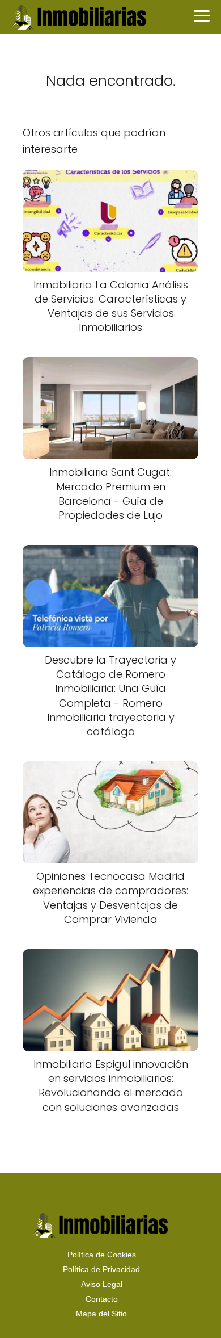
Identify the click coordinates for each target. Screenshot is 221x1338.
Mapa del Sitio (101, 1313)
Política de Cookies (101, 1254)
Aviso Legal (101, 1284)
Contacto (102, 1298)
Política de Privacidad (101, 1269)
